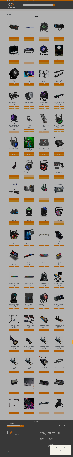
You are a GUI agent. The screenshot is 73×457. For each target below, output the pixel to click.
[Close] (70, 447)
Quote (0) (72, 342)
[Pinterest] (62, 452)
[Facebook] (57, 452)
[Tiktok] (61, 452)
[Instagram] (60, 452)
